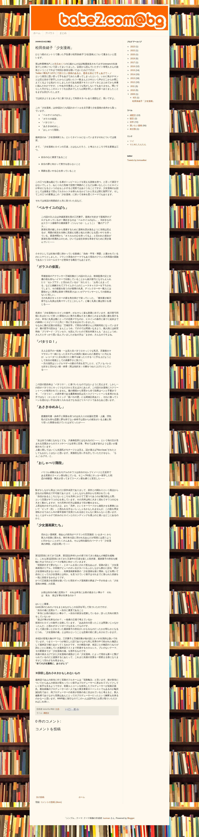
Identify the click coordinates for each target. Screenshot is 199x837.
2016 (133, 66)
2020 (133, 54)
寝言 (132, 118)
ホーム (36, 33)
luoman (106, 818)
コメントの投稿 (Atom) (51, 802)
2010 (133, 90)
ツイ (132, 141)
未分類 (133, 129)
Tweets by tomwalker (137, 160)
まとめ (63, 33)
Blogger (130, 818)
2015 (133, 70)
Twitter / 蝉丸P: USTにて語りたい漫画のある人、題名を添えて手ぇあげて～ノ (73, 73)
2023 (133, 46)
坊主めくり (59, 64)
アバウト (50, 33)
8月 (135, 97)
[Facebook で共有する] (74, 709)
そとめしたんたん (138, 144)
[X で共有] (72, 709)
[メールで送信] (66, 709)
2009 (133, 94)
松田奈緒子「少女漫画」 (143, 101)
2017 (133, 62)
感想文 (46, 713)
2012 (133, 82)
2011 (132, 86)
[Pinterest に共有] (77, 709)
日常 (132, 122)
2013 (133, 78)
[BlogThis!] (69, 709)
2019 (133, 58)
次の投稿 (40, 797)
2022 (133, 50)
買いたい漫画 (136, 125)
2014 (133, 74)
